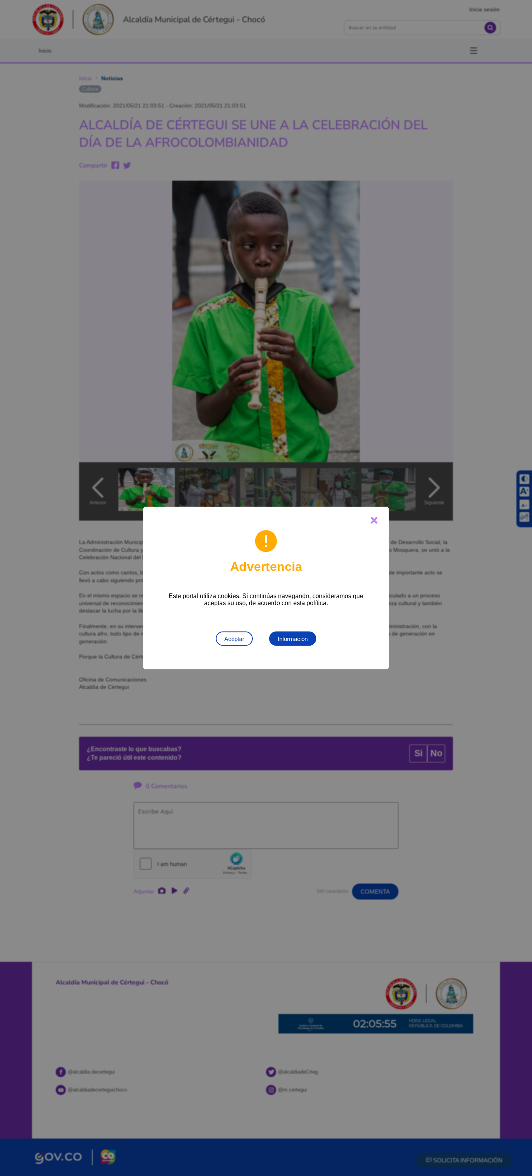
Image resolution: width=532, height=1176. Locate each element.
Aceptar (234, 639)
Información (293, 639)
